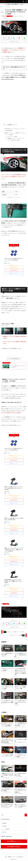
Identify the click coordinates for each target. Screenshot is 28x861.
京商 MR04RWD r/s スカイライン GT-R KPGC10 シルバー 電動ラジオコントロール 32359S (13, 581)
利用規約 (9, 856)
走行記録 (4, 826)
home (6, 856)
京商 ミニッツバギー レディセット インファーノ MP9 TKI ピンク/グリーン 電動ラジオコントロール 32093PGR (14, 550)
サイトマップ (14, 856)
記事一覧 (4, 832)
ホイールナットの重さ (12, 136)
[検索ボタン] (23, 1)
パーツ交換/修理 (9, 16)
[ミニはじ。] (3, 1)
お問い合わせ (20, 856)
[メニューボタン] (26, 1)
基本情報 (4, 823)
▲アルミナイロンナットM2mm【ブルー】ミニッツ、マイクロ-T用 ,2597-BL (13, 259)
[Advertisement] (14, 104)
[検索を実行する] (26, 815)
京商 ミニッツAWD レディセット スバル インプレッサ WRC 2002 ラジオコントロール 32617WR (13, 488)
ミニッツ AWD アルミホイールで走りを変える (18, 366)
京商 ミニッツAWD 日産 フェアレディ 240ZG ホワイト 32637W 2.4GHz (13, 519)
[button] (3, 38)
